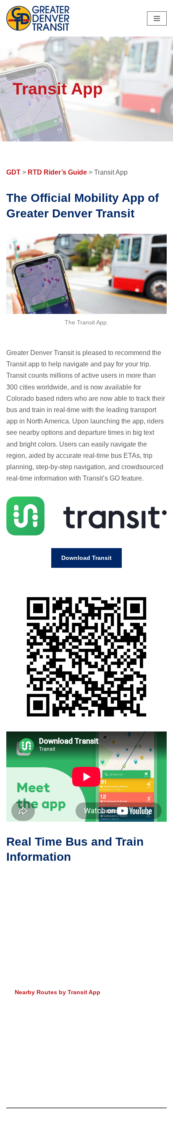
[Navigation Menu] (157, 18)
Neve (47, 1130)
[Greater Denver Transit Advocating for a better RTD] (37, 18)
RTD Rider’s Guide (57, 172)
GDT (13, 172)
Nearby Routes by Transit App (57, 992)
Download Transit (86, 557)
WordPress (116, 1130)
